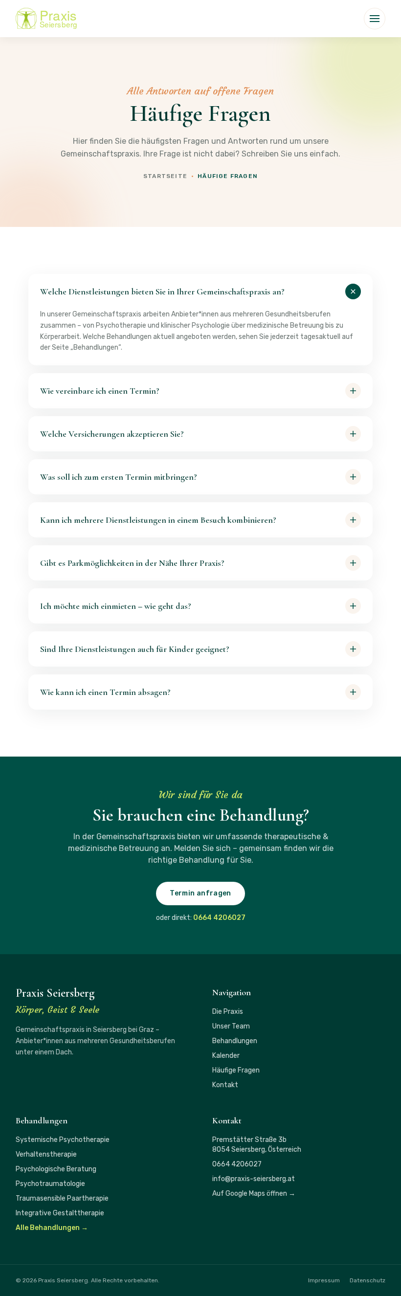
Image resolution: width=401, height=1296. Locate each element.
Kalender (226, 1055)
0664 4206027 (219, 918)
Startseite (165, 176)
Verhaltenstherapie (46, 1154)
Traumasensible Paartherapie (62, 1198)
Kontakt (225, 1085)
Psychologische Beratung (56, 1169)
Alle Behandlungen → (52, 1228)
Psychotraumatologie (50, 1184)
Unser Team (231, 1026)
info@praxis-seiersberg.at (253, 1179)
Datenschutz (367, 1280)
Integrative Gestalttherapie (60, 1213)
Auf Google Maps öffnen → (253, 1193)
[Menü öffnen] (374, 18)
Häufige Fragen (236, 1070)
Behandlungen (234, 1041)
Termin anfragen (200, 893)
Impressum (324, 1280)
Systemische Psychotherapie (63, 1140)
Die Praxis (227, 1011)
